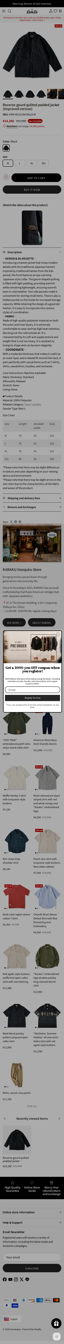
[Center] (58, 634)
